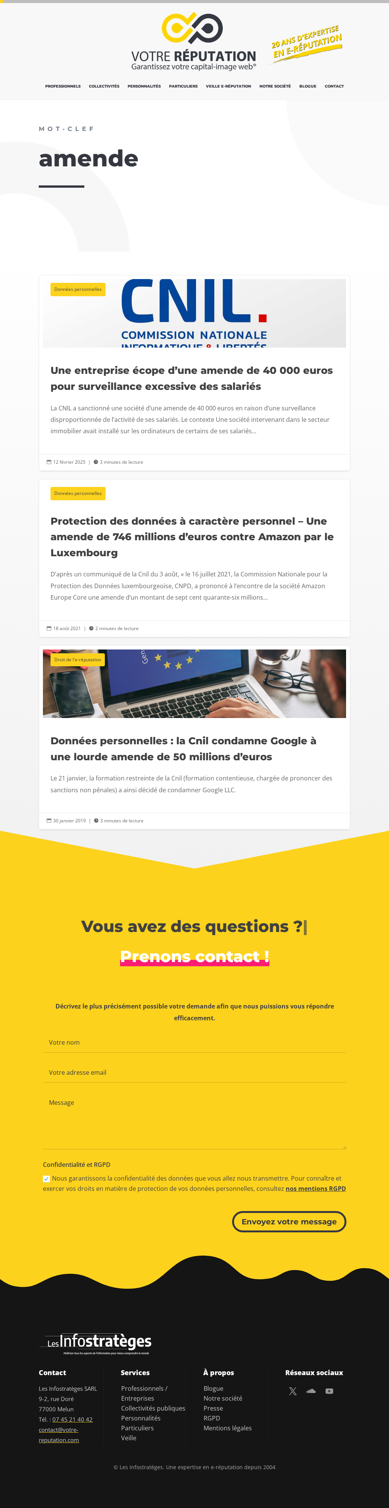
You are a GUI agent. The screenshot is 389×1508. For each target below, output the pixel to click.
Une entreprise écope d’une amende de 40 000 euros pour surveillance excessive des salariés (194, 373)
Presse (213, 1408)
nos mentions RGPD (316, 1188)
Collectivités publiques (153, 1408)
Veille (128, 1438)
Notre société (275, 86)
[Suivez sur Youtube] (329, 1391)
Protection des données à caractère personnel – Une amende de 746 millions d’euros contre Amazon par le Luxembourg (194, 558)
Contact (334, 86)
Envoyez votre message (289, 1221)
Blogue (307, 86)
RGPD (212, 1418)
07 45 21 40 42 (72, 1419)
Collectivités (104, 86)
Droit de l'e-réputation (77, 659)
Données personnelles (78, 289)
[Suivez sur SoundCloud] (311, 1391)
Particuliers (183, 86)
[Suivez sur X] (292, 1391)
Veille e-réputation (228, 86)
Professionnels (63, 86)
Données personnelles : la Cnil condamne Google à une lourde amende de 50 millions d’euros (194, 738)
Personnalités (144, 86)
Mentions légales (228, 1428)
